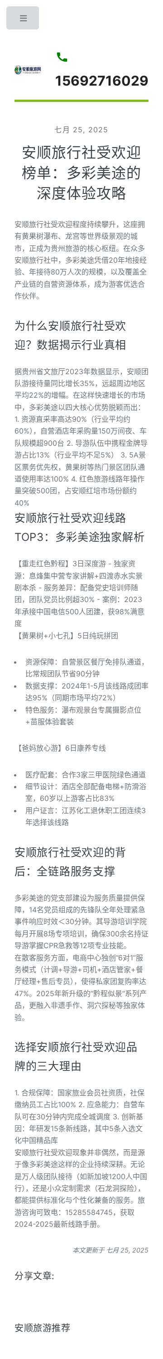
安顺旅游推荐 (42, 1328)
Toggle (23, 20)
